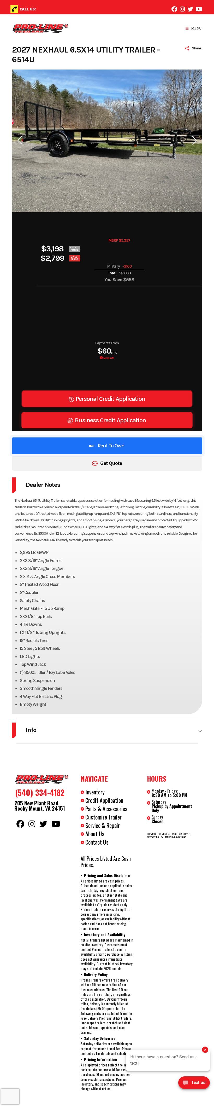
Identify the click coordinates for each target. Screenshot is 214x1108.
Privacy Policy (155, 837)
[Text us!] (194, 1084)
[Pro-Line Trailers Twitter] (190, 9)
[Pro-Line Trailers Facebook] (174, 9)
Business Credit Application (110, 420)
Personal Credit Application (109, 398)
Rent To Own (110, 446)
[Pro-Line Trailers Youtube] (199, 9)
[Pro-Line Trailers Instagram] (182, 9)
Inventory (95, 792)
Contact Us (97, 842)
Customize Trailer (103, 817)
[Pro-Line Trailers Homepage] (40, 779)
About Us (94, 833)
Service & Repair (102, 825)
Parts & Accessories (106, 808)
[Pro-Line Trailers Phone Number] (14, 9)
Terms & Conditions (175, 837)
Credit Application (104, 800)
